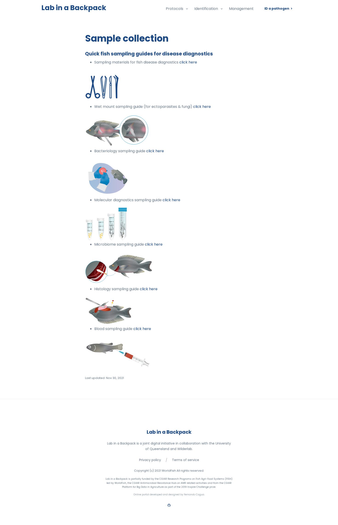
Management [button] (241, 8)
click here (188, 62)
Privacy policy (150, 460)
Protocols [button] (174, 8)
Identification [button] (206, 8)
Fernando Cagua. (194, 494)
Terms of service (185, 460)
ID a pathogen (277, 8)
